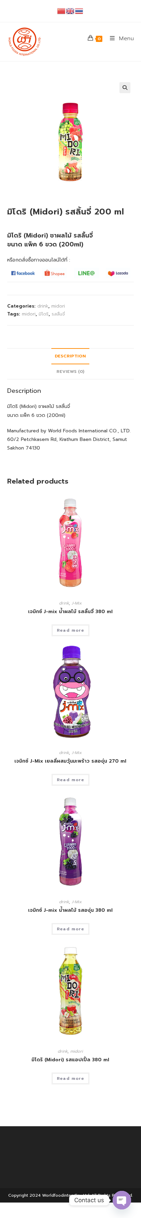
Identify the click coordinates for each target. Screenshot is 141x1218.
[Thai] (79, 11)
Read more (70, 630)
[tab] (70, 356)
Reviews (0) (70, 371)
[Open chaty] (122, 1200)
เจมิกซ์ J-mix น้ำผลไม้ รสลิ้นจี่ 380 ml (70, 611)
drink (42, 306)
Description (70, 356)
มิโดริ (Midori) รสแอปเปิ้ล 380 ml (70, 1059)
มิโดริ (44, 314)
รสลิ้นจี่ (58, 314)
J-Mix (77, 603)
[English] (70, 11)
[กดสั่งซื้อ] (23, 272)
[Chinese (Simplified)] (61, 11)
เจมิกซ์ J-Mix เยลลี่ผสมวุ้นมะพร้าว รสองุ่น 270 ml (70, 761)
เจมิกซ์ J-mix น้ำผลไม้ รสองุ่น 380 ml (70, 910)
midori (58, 306)
